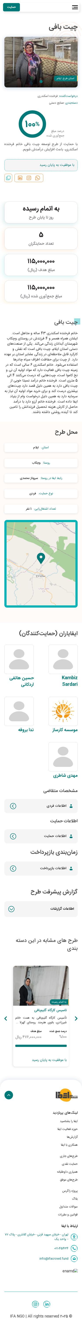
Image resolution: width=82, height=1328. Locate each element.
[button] (41, 909)
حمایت (11, 7)
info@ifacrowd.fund (54, 1258)
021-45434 (61, 1248)
